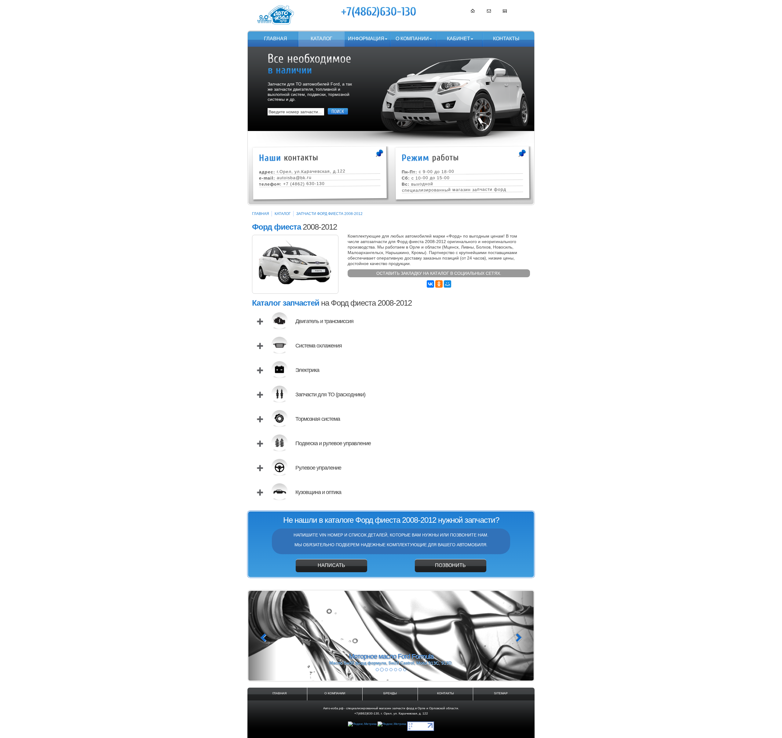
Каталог (321, 38)
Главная (275, 38)
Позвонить (450, 565)
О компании (412, 38)
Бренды (390, 693)
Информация (366, 38)
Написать (331, 565)
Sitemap (501, 693)
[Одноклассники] (439, 284)
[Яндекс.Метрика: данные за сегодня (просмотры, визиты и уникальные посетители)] (362, 724)
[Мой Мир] (447, 284)
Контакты (506, 38)
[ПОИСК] (338, 111)
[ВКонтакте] (430, 284)
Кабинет (458, 38)
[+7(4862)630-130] (379, 12)
